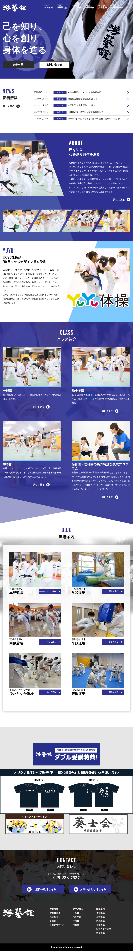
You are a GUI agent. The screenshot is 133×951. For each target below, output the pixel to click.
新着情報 (54, 909)
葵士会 (53, 921)
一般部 (76, 913)
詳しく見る (9, 106)
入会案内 (54, 917)
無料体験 (18, 64)
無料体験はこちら (45, 889)
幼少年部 (77, 917)
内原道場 (100, 921)
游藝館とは (55, 913)
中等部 (76, 921)
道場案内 (100, 909)
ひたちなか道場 (103, 929)
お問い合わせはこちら (93, 889)
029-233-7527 (66, 877)
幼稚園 (76, 925)
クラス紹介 (78, 909)
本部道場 (100, 913)
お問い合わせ (54, 64)
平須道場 (100, 925)
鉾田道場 (100, 933)
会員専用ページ (57, 925)
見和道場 (100, 917)
